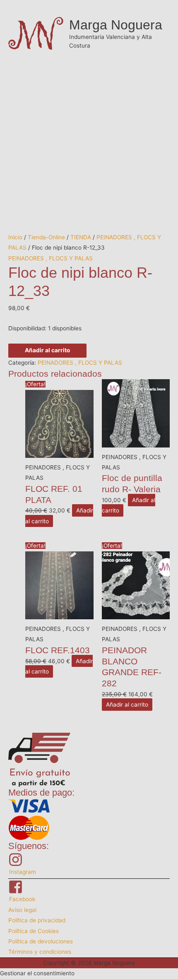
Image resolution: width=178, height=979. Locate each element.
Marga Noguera (115, 24)
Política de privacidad (36, 920)
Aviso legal (22, 910)
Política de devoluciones (40, 941)
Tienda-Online (46, 237)
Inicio (15, 237)
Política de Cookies (33, 931)
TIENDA (80, 237)
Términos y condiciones (39, 951)
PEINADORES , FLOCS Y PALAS (50, 258)
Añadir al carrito (47, 350)
